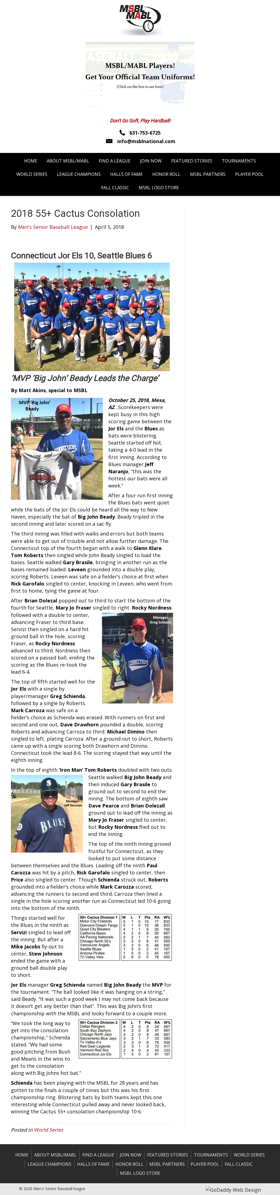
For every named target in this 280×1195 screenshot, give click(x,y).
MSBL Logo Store (140, 1173)
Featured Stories (167, 1155)
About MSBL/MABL (55, 1155)
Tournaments (211, 1155)
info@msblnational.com (146, 141)
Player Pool (205, 1164)
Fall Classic (239, 1164)
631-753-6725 (145, 132)
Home (21, 1155)
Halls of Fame (93, 1164)
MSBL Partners (167, 1164)
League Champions (49, 1164)
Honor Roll (129, 1164)
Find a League (98, 1155)
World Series (48, 1129)
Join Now (130, 1155)
